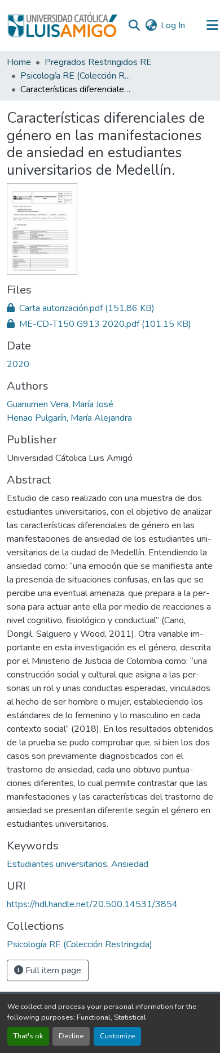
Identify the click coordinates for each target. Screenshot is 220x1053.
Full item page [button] (52, 970)
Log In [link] (173, 25)
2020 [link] (18, 364)
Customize (117, 1036)
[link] (110, 308)
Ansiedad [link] (129, 864)
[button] (62, 25)
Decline (71, 1036)
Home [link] (19, 62)
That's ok (28, 1036)
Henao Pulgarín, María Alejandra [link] (69, 418)
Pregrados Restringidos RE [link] (98, 62)
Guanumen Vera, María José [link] (60, 404)
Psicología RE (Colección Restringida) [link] (76, 76)
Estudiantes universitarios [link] (57, 864)
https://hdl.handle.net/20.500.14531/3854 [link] (92, 904)
